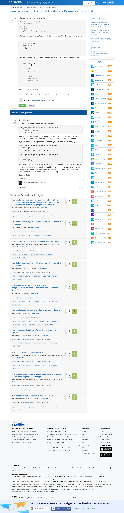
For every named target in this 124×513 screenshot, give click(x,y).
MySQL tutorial (39, 481)
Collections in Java (107, 484)
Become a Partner (105, 439)
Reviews (84, 437)
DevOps (35, 468)
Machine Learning (100, 103)
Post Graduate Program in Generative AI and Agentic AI (62, 434)
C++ (96, 177)
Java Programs (43, 489)
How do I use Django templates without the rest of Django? (36, 395)
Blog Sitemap (86, 450)
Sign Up (110, 2)
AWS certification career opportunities (21, 484)
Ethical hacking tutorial (90, 481)
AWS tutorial (36, 484)
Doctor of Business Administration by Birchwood (60, 437)
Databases (14, 470)
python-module (71, 94)
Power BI (97, 71)
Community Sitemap (88, 453)
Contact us (85, 439)
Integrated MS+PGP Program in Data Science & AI (60, 439)
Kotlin (97, 187)
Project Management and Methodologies (99, 468)
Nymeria (33, 297)
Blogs (97, 3)
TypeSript (98, 219)
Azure (97, 150)
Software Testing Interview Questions (21, 489)
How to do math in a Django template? (27, 352)
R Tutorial (35, 489)
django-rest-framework (18, 216)
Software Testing (100, 126)
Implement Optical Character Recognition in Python (22, 491)
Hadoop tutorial (71, 484)
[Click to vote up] (12, 18)
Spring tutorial (100, 476)
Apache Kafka (99, 224)
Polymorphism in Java (42, 479)
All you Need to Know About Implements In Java (45, 491)
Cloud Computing (100, 98)
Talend (97, 215)
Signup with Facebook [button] (63, 508)
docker (24, 324)
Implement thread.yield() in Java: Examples (82, 489)
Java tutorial (42, 476)
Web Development (100, 136)
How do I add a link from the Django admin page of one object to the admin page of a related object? (37, 375)
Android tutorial (89, 479)
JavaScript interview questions (86, 476)
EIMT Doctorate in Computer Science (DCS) (58, 450)
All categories (98, 61)
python (21, 94)
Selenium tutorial (16, 476)
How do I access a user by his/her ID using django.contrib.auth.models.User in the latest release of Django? (35, 287)
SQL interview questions (27, 481)
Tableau (97, 131)
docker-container (49, 324)
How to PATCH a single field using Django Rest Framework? (36, 241)
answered (25, 183)
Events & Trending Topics (101, 238)
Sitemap (84, 448)
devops (40, 324)
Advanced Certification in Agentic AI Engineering (24, 431)
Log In (104, 2)
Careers (102, 431)
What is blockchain (60, 484)
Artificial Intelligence (17, 468)
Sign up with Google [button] (41, 508)
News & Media (86, 434)
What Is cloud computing (47, 484)
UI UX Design (99, 140)
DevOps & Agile (99, 75)
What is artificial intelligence (85, 484)
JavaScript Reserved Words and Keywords (59, 489)
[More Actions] (84, 105)
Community (85, 445)
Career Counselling (101, 233)
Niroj (36, 183)
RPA (96, 210)
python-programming (31, 94)
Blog (83, 442)
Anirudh (28, 317)
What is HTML (51, 476)
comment (31, 105)
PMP (96, 108)
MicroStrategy (99, 196)
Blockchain (98, 163)
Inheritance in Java (30, 479)
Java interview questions (63, 476)
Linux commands (78, 479)
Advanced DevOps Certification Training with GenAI (25, 434)
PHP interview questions (18, 479)
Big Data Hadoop (100, 159)
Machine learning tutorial (51, 481)
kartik (38, 100)
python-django (43, 94)
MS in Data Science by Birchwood (56, 442)
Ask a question (88, 3)
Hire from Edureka (105, 442)
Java (96, 145)
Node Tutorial (97, 484)
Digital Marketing (100, 168)
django (51, 94)
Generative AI (99, 66)
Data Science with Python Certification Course (24, 439)
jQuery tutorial (15, 481)
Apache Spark (99, 228)
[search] (29, 2)
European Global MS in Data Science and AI (58, 448)
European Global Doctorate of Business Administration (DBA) (63, 445)
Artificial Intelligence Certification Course (22, 442)
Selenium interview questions (29, 476)
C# (96, 173)
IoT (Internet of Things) (101, 182)
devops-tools (32, 324)
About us (84, 431)
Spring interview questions (57, 479)
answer (23, 105)
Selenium (98, 122)
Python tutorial (63, 481)
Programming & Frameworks (62, 468)
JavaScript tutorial (99, 479)
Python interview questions (52, 486)
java (14, 390)
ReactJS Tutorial (78, 486)
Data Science (99, 80)
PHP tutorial (74, 476)
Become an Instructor (106, 434)
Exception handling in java (18, 486)
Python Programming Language (35, 486)
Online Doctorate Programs (46, 468)
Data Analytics (99, 94)
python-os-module (60, 94)
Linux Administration (101, 191)
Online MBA (75, 468)
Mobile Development (101, 201)
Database (98, 154)
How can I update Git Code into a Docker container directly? (36, 310)
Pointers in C (69, 479)
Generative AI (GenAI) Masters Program (57, 431)
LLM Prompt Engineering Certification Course (24, 437)
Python (33, 100)
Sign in (93, 508)
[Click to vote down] (12, 20)
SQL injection (101, 481)
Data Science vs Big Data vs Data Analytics (94, 486)
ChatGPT (97, 85)
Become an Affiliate (105, 437)
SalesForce (98, 117)
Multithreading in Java (66, 486)
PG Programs (27, 468)
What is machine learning (75, 481)
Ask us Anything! (100, 242)
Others (97, 205)
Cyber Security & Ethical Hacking (101, 89)
